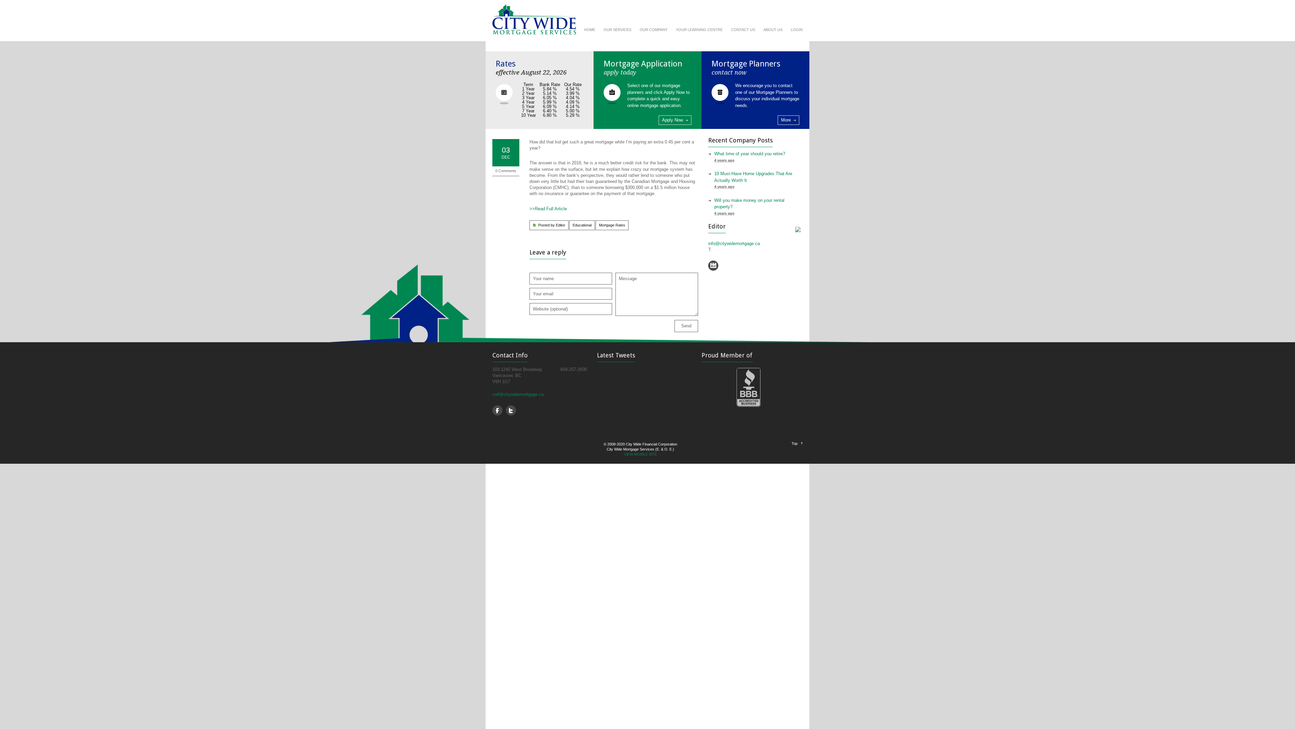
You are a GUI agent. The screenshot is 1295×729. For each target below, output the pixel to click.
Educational (582, 225)
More (786, 120)
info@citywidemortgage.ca (734, 243)
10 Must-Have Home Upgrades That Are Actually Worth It (753, 177)
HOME (589, 30)
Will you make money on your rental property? (749, 204)
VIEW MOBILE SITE (640, 454)
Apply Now (672, 120)
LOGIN (797, 30)
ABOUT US (773, 30)
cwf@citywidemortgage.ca (518, 394)
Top (795, 443)
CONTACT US (743, 30)
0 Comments (505, 171)
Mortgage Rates (612, 225)
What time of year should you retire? (749, 153)
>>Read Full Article (548, 208)
